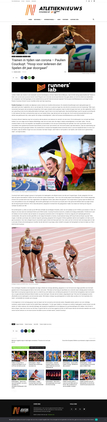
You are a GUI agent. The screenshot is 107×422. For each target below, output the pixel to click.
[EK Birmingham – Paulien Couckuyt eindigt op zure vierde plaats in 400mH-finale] (87, 356)
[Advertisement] (53, 317)
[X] (91, 1)
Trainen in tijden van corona (45, 324)
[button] (93, 19)
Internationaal (24, 23)
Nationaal (25, 56)
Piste (29, 56)
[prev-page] (13, 391)
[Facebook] (86, 1)
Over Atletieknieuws (16, 1)
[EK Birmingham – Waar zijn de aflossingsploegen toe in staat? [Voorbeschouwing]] (53, 375)
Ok (96, 419)
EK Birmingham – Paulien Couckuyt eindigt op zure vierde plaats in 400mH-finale (87, 364)
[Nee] (105, 419)
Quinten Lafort (17, 71)
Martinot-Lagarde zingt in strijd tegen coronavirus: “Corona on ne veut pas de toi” (31, 341)
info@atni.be (51, 414)
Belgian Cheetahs (19, 324)
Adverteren (34, 1)
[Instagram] (89, 1)
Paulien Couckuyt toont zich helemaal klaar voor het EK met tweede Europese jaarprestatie (87, 383)
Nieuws (17, 23)
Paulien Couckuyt (28, 324)
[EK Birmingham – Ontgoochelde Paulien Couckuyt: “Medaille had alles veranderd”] (70, 356)
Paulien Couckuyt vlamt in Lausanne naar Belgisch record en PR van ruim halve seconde (19, 364)
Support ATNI (74, 19)
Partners (65, 19)
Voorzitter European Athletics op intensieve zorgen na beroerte (78, 340)
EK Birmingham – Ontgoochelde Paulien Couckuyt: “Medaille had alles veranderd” (70, 364)
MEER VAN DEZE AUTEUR (37, 347)
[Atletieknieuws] (53, 10)
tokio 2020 (36, 324)
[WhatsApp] (29, 77)
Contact (22, 1)
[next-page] (15, 391)
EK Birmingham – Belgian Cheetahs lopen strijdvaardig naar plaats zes (35, 364)
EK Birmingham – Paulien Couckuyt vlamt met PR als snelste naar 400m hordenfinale (36, 383)
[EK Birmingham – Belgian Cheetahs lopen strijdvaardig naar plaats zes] (36, 356)
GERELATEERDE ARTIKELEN (20, 347)
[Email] (33, 77)
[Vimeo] (94, 1)
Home (30, 19)
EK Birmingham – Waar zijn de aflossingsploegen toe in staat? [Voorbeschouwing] (53, 383)
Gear (58, 19)
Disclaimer (28, 1)
